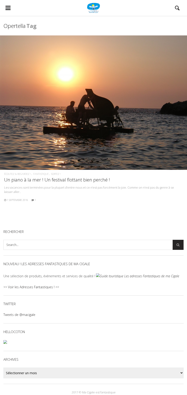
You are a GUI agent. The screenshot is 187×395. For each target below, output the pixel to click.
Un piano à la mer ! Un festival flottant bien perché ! (57, 180)
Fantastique (41, 174)
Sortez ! (56, 174)
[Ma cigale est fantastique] (93, 8)
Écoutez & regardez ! (17, 174)
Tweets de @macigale (19, 314)
